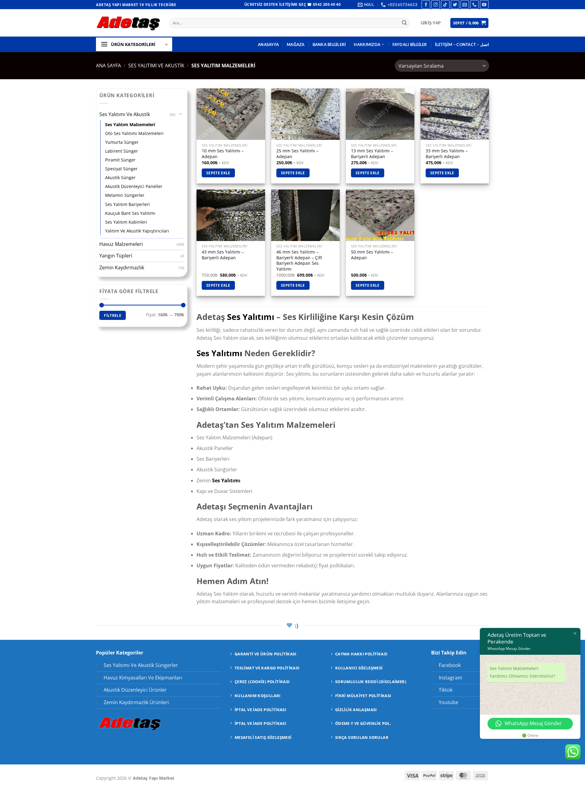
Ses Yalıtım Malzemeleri (130, 124)
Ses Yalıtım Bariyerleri (127, 204)
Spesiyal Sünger (121, 169)
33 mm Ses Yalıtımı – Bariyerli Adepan (447, 153)
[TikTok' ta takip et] (445, 4)
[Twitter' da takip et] (455, 4)
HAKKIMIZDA (367, 44)
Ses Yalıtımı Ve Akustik (156, 65)
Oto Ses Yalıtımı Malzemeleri (134, 133)
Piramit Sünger (120, 160)
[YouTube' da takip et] (484, 4)
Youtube (448, 702)
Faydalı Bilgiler (409, 44)
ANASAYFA (268, 44)
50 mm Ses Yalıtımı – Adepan (372, 255)
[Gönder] (404, 23)
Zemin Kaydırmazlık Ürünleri (136, 702)
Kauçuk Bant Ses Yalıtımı (130, 213)
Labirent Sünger (121, 151)
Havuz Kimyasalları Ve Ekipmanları (143, 677)
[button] (431, 23)
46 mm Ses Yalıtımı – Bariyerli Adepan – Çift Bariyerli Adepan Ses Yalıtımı (299, 260)
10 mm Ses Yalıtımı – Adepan (223, 153)
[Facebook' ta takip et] (425, 4)
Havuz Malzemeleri (121, 244)
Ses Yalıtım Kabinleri (126, 222)
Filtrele (112, 315)
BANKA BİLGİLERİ (329, 44)
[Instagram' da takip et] (435, 4)
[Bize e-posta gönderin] (464, 4)
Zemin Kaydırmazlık (121, 267)
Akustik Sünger (120, 177)
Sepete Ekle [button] (218, 173)
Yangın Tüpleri (115, 255)
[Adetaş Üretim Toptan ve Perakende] (128, 23)
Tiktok (445, 689)
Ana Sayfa (108, 65)
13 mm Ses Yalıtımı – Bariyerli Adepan (372, 153)
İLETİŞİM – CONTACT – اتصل (462, 44)
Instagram (450, 677)
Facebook (450, 665)
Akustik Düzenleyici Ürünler (135, 689)
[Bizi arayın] (474, 4)
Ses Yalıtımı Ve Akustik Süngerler (141, 665)
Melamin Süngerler (124, 195)
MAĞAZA (296, 44)
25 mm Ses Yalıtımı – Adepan (297, 153)
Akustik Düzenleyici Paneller (133, 186)
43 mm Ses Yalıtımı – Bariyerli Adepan (223, 255)
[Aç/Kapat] (180, 114)
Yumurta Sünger (122, 142)
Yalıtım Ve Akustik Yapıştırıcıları (137, 231)
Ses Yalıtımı (250, 316)
